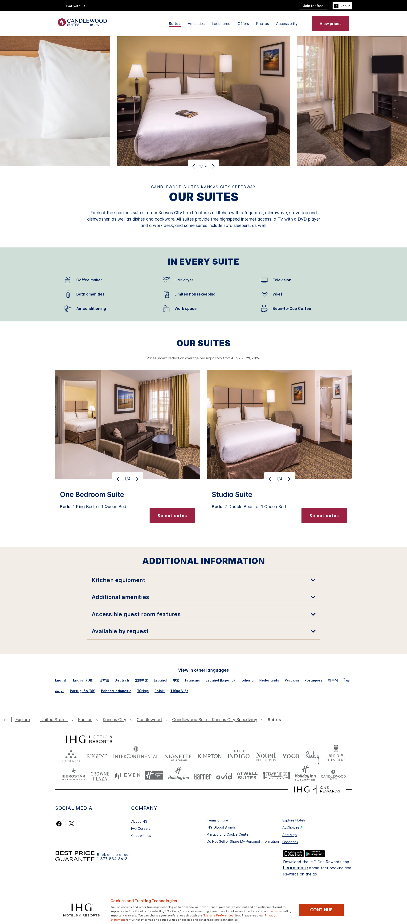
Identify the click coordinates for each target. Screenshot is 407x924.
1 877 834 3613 (112, 859)
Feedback (290, 842)
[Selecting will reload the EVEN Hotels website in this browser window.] (127, 775)
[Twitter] (71, 823)
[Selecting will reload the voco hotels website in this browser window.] (290, 755)
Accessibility (287, 23)
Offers (243, 23)
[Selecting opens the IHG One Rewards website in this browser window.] (317, 789)
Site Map (289, 835)
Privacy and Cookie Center (228, 834)
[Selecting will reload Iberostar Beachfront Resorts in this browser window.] (73, 775)
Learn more (295, 868)
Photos (262, 23)
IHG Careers (141, 828)
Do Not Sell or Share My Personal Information (243, 841)
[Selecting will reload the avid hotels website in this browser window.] (224, 775)
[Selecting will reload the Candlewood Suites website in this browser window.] (333, 775)
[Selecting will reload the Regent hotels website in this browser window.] (96, 755)
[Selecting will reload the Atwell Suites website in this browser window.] (247, 775)
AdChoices (290, 827)
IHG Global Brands (221, 827)
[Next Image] (212, 166)
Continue (321, 910)
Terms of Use (217, 820)
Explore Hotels (294, 820)
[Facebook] (60, 823)
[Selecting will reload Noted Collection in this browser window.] (266, 755)
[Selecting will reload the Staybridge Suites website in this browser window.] (276, 775)
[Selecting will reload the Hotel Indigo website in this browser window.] (239, 755)
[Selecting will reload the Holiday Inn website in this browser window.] (178, 775)
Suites (175, 23)
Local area (221, 23)
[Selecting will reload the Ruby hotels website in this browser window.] (312, 755)
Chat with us (141, 836)
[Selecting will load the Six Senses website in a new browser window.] (71, 755)
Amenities (196, 23)
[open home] (7, 719)
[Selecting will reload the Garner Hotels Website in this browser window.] (203, 775)
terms (274, 911)
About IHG (139, 821)
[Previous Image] (194, 166)
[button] (342, 5)
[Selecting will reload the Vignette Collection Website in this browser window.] (178, 755)
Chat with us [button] (75, 6)
